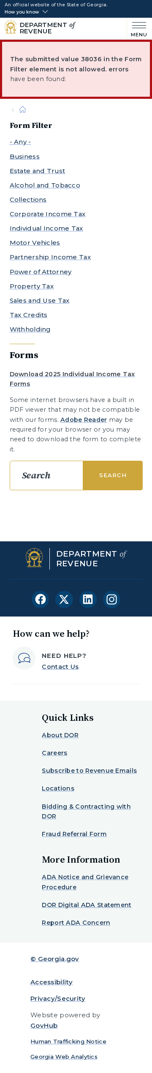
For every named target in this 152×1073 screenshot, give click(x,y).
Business (25, 156)
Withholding (30, 329)
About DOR (60, 735)
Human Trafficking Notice (68, 1041)
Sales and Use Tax (40, 300)
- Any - (20, 142)
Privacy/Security (58, 998)
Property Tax (32, 286)
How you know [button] (22, 12)
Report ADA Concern (76, 922)
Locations (58, 788)
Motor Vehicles (35, 243)
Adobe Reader (83, 420)
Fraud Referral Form (74, 834)
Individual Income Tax (46, 228)
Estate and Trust (37, 171)
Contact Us (60, 667)
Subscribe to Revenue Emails (89, 770)
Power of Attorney (41, 272)
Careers (54, 753)
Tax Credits (29, 315)
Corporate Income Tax (48, 214)
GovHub (44, 1025)
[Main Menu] (137, 28)
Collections (28, 200)
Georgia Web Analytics (64, 1056)
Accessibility (51, 982)
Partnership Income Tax (50, 257)
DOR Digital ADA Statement (86, 905)
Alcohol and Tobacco (45, 185)
